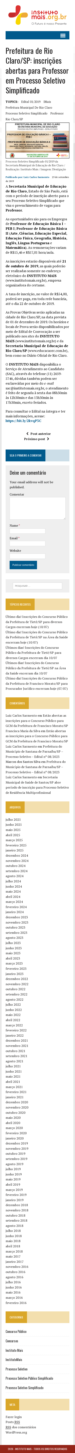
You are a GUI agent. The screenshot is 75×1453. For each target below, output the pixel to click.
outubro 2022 (15, 989)
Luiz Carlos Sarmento (36, 177)
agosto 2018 (14, 1225)
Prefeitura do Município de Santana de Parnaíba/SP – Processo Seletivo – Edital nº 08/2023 (34, 751)
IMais (47, 102)
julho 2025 (13, 819)
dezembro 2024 (17, 855)
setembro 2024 (16, 871)
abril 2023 (13, 958)
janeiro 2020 (15, 1138)
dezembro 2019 (17, 1143)
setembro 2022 (16, 994)
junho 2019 (14, 1174)
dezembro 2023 (17, 917)
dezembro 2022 (17, 979)
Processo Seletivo (16, 1369)
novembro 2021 (17, 1045)
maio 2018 (13, 1241)
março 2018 (14, 1251)
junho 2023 (14, 948)
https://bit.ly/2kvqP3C (23, 420)
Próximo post (34, 439)
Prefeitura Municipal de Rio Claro (29, 107)
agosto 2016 (14, 1277)
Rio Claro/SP (14, 119)
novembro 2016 (17, 1266)
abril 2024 (13, 896)
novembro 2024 (17, 860)
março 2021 (14, 1087)
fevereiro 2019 (16, 1194)
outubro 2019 (15, 1153)
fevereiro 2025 (16, 845)
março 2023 (14, 963)
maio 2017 (13, 1256)
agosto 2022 (14, 999)
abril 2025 (13, 835)
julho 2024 (13, 881)
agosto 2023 (14, 937)
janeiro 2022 (15, 1035)
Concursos (12, 1341)
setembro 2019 (16, 1159)
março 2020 (14, 1128)
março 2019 (14, 1189)
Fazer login (14, 1417)
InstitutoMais (14, 1359)
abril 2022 (13, 1020)
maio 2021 (13, 1076)
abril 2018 (13, 1246)
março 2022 (14, 1025)
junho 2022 (14, 1009)
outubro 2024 (15, 865)
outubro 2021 (15, 1051)
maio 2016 (13, 1292)
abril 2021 (13, 1081)
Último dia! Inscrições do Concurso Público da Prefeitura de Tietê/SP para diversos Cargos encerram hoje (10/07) (37, 621)
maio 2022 (13, 1015)
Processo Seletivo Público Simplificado (29, 1378)
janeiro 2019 (15, 1200)
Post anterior (40, 433)
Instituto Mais (14, 1350)
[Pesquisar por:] (37, 585)
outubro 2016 (15, 1272)
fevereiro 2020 (16, 1133)
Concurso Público (16, 1331)
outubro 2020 (15, 1112)
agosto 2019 (14, 1164)
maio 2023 (13, 953)
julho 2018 (13, 1230)
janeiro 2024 (15, 912)
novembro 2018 (17, 1210)
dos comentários (21, 1427)
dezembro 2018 (17, 1205)
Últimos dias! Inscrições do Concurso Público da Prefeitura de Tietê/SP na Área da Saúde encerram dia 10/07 (36, 668)
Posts (13, 1422)
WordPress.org (16, 1432)
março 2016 (14, 1297)
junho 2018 (14, 1236)
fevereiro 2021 (16, 1092)
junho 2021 (14, 1071)
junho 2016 (14, 1287)
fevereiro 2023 (16, 968)
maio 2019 (13, 1179)
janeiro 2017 (15, 1261)
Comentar (17, 494)
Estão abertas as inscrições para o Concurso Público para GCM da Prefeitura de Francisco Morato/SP (37, 720)
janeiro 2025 (15, 850)
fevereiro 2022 (16, 1030)
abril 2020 (13, 1123)
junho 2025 (14, 824)
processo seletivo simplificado (26, 113)
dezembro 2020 (17, 1102)
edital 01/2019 (31, 102)
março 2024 (14, 901)
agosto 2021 (14, 1061)
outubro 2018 (15, 1215)
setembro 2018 (16, 1220)
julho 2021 (13, 1066)
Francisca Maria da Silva (23, 731)
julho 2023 (13, 943)
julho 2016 (13, 1282)
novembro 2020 (17, 1107)
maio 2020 (13, 1117)
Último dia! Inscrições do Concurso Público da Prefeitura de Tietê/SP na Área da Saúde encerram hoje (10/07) (37, 637)
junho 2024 (14, 886)
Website (15, 550)
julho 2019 (13, 1169)
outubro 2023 (15, 927)
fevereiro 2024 (16, 907)
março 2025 (14, 840)
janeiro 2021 (15, 1097)
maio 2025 (13, 830)
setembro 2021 (16, 1056)
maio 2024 (13, 891)
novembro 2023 (17, 922)
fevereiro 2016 (16, 1303)
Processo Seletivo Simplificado (24, 1387)
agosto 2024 (14, 876)
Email (14, 538)
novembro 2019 (17, 1148)
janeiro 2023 (15, 974)
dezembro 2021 (17, 1040)
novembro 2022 (17, 984)
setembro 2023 (16, 932)
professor (57, 113)
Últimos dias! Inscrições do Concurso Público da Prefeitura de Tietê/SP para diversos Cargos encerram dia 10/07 (33, 652)
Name (14, 525)
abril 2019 (13, 1184)
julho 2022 (13, 1004)
